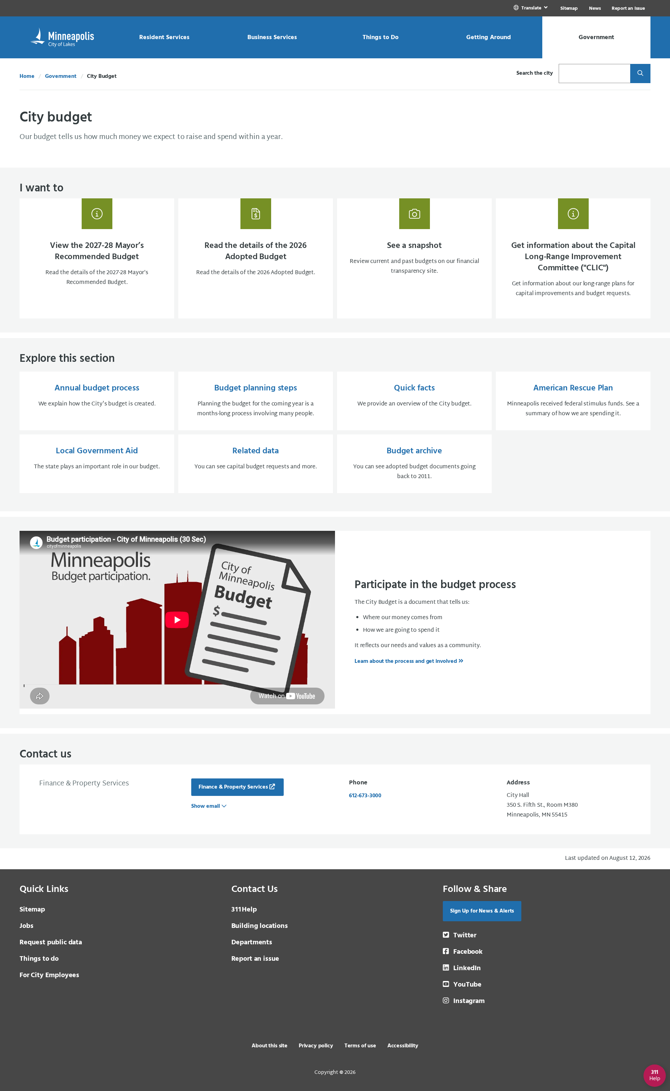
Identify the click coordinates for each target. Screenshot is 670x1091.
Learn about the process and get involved (406, 661)
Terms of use (360, 1045)
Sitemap (569, 9)
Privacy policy (316, 1045)
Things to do (39, 959)
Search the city (534, 73)
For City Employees (49, 975)
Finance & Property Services (233, 787)
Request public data (51, 942)
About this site (270, 1045)
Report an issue (255, 959)
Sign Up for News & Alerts (482, 911)
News (595, 9)
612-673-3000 (365, 795)
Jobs (26, 926)
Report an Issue (628, 9)
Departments (251, 942)
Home (27, 76)
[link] (531, 8)
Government (60, 76)
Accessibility (402, 1045)
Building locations (259, 926)
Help (244, 909)
